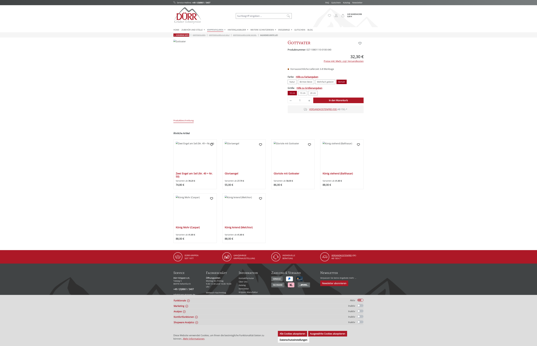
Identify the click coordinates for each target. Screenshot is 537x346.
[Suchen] (288, 16)
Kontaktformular (246, 278)
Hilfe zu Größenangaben (309, 88)
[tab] (183, 120)
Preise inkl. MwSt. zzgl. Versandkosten (344, 61)
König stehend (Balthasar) (338, 173)
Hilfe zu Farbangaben (307, 76)
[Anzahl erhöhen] (309, 100)
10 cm (292, 93)
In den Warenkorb (338, 100)
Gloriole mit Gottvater (286, 173)
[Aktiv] (360, 300)
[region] (228, 70)
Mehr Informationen (193, 338)
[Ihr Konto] (336, 15)
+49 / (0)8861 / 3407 (201, 2)
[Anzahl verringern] (291, 100)
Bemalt (341, 81)
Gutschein (336, 2)
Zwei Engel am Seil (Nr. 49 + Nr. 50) (194, 175)
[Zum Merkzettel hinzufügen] (359, 43)
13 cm (302, 93)
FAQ (327, 2)
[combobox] (260, 16)
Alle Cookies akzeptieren (292, 333)
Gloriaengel (231, 173)
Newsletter (357, 2)
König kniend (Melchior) (239, 227)
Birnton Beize (306, 81)
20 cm (313, 93)
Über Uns (243, 281)
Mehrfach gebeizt (325, 81)
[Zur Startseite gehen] (187, 15)
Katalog (346, 2)
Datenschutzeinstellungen (293, 339)
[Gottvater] (227, 70)
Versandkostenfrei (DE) (323, 109)
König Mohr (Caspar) (188, 227)
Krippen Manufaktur (248, 292)
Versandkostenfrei (341, 255)
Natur (292, 81)
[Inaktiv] (360, 305)
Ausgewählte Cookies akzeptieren (327, 333)
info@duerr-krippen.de (184, 294)
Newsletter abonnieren (334, 283)
